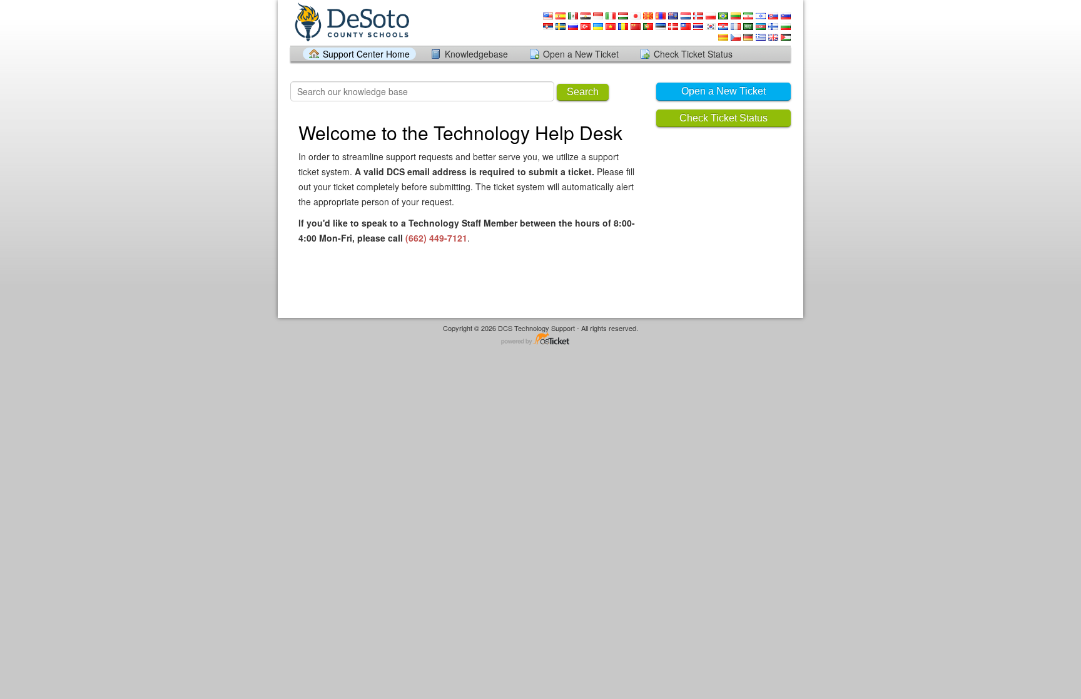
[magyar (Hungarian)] (623, 16)
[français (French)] (736, 26)
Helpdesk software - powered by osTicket (540, 339)
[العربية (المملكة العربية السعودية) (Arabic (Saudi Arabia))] (748, 26)
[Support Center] (351, 22)
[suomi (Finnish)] (773, 26)
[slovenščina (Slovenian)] (786, 16)
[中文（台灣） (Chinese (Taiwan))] (686, 26)
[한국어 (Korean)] (711, 26)
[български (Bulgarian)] (786, 26)
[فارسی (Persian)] (748, 16)
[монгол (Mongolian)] (661, 16)
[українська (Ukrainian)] (598, 26)
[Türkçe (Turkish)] (586, 26)
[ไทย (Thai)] (698, 26)
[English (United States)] (548, 16)
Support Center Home (366, 54)
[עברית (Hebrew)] (761, 16)
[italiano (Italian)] (611, 16)
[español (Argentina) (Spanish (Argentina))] (786, 37)
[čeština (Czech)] (736, 37)
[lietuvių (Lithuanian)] (736, 16)
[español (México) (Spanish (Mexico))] (573, 16)
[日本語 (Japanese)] (636, 16)
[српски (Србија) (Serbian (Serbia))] (548, 26)
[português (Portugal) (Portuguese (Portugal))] (648, 26)
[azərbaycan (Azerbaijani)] (761, 26)
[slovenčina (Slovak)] (773, 16)
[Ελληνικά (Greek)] (761, 37)
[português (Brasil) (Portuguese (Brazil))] (723, 16)
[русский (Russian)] (573, 26)
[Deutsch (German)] (748, 37)
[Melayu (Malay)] (673, 16)
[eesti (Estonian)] (661, 26)
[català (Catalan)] (723, 37)
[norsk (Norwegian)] (698, 16)
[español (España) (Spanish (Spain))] (561, 16)
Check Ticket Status (693, 54)
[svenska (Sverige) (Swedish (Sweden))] (561, 26)
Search (583, 91)
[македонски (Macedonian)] (648, 16)
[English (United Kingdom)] (773, 37)
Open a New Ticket (581, 54)
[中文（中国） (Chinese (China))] (636, 26)
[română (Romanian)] (623, 26)
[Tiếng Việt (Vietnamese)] (611, 26)
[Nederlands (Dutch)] (686, 16)
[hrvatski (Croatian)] (723, 26)
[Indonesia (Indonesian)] (598, 16)
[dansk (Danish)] (673, 26)
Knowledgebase (476, 54)
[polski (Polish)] (711, 16)
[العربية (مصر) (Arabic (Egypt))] (586, 16)
